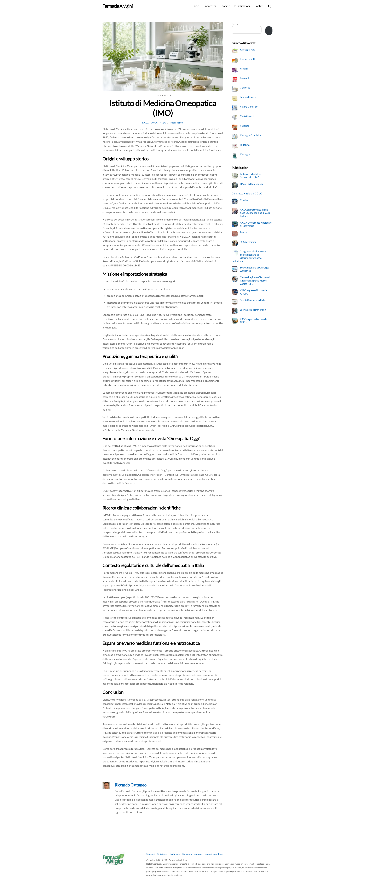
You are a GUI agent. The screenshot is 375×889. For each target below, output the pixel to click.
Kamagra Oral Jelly (250, 135)
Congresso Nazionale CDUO (247, 193)
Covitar (244, 200)
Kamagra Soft (247, 59)
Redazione (175, 853)
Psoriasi (244, 232)
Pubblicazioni (242, 5)
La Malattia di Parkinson (253, 309)
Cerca (235, 24)
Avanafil (244, 78)
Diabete (225, 5)
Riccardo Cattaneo (154, 122)
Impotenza (210, 5)
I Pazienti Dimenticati (251, 184)
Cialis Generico (248, 116)
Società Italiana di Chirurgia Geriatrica (255, 269)
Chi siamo (162, 853)
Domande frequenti (192, 853)
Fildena (244, 68)
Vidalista (244, 125)
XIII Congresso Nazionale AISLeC (253, 292)
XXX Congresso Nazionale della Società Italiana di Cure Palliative (255, 212)
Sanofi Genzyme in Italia (253, 300)
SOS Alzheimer (248, 241)
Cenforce (245, 87)
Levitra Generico (249, 97)
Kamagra (245, 154)
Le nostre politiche (213, 853)
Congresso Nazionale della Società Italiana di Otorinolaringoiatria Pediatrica (250, 256)
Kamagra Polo (247, 49)
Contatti (259, 5)
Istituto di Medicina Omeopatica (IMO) (163, 107)
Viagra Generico (249, 106)
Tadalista (245, 144)
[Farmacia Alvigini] (114, 864)
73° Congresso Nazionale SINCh (253, 321)
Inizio (196, 5)
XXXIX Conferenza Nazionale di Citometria (256, 224)
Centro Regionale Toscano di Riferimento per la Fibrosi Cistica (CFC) (255, 280)
